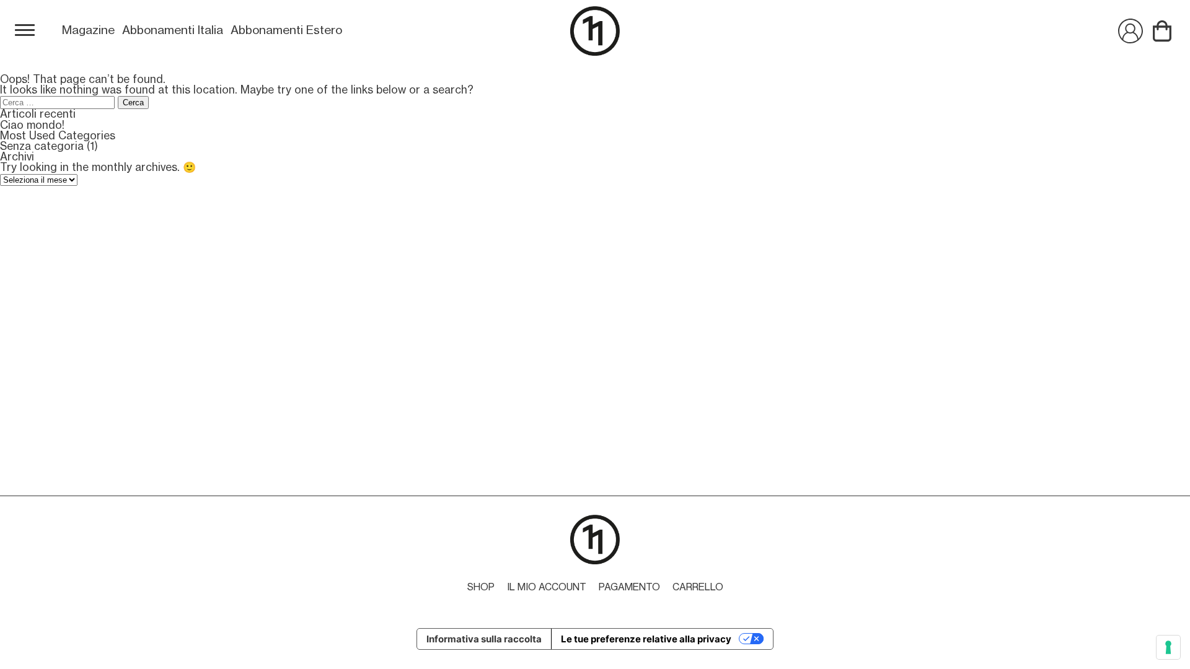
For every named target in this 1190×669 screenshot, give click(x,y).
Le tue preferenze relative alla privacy (646, 639)
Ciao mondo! (32, 125)
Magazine (88, 30)
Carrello (697, 587)
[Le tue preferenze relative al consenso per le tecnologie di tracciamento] (1168, 647)
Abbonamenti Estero (286, 30)
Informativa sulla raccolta (484, 639)
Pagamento (629, 587)
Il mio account (546, 587)
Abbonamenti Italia (172, 30)
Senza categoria (42, 146)
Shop (481, 587)
